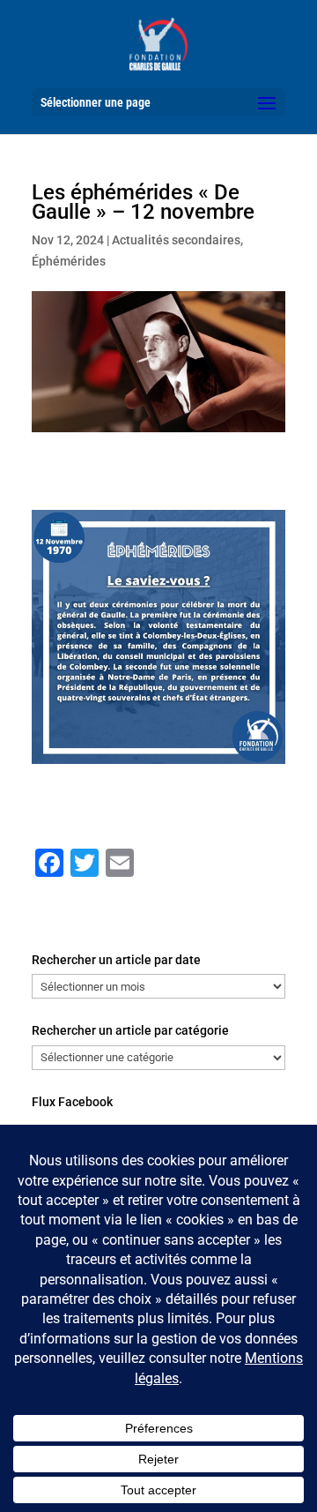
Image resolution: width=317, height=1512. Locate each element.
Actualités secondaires (176, 240)
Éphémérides (69, 261)
